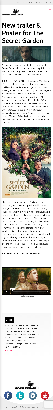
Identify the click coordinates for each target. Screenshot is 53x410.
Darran (9, 319)
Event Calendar (22, 2)
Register (39, 2)
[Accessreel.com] (12, 15)
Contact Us (47, 2)
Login (32, 2)
